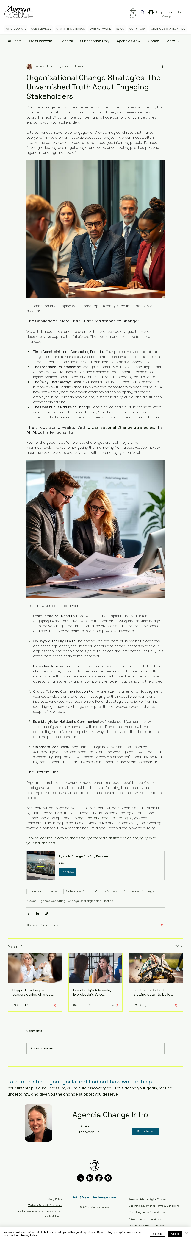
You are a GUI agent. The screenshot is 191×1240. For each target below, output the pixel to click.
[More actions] (162, 66)
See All (178, 946)
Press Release (40, 41)
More (171, 41)
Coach (153, 41)
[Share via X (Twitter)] (28, 913)
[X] (80, 1178)
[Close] (186, 1233)
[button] (133, 12)
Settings (157, 1234)
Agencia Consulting (52, 901)
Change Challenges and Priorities (90, 901)
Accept (175, 1234)
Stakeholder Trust (77, 891)
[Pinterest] (108, 1178)
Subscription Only (94, 41)
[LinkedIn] (89, 1178)
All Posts (15, 41)
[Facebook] (99, 1178)
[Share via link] (46, 913)
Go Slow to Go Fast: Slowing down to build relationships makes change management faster (152, 992)
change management (44, 891)
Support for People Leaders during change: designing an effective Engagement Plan (31, 992)
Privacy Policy (29, 1235)
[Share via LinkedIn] (37, 913)
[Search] (142, 12)
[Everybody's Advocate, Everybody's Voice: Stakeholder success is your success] (96, 968)
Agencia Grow (128, 41)
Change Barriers (106, 891)
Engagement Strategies (140, 891)
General (66, 41)
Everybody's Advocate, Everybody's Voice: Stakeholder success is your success (92, 992)
